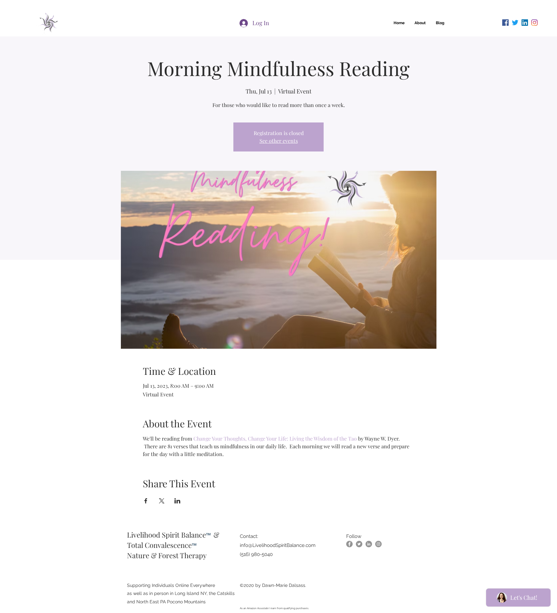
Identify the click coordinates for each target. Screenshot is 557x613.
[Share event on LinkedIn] (177, 500)
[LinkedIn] (525, 22)
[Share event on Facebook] (146, 500)
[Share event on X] (162, 500)
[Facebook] (505, 22)
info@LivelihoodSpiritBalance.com (278, 545)
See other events (278, 140)
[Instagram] (534, 22)
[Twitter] (515, 22)
